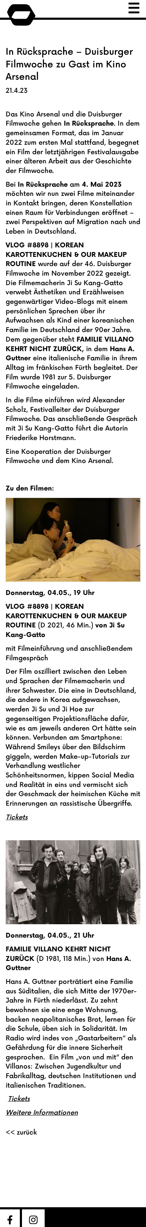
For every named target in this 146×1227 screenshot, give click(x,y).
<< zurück (21, 1132)
